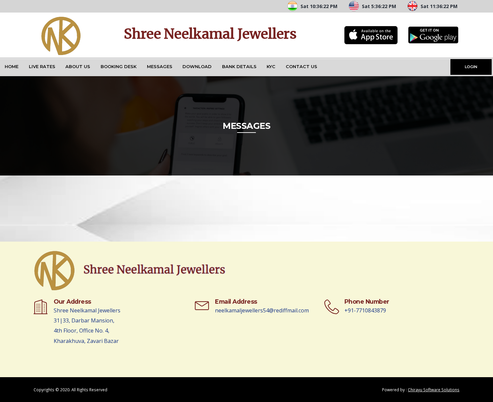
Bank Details (239, 66)
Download (197, 66)
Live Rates (42, 66)
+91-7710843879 (365, 310)
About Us (77, 66)
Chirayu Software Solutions (433, 389)
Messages (159, 66)
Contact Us (301, 66)
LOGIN (471, 66)
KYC (271, 66)
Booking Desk (118, 66)
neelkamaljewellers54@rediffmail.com (262, 310)
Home (11, 66)
